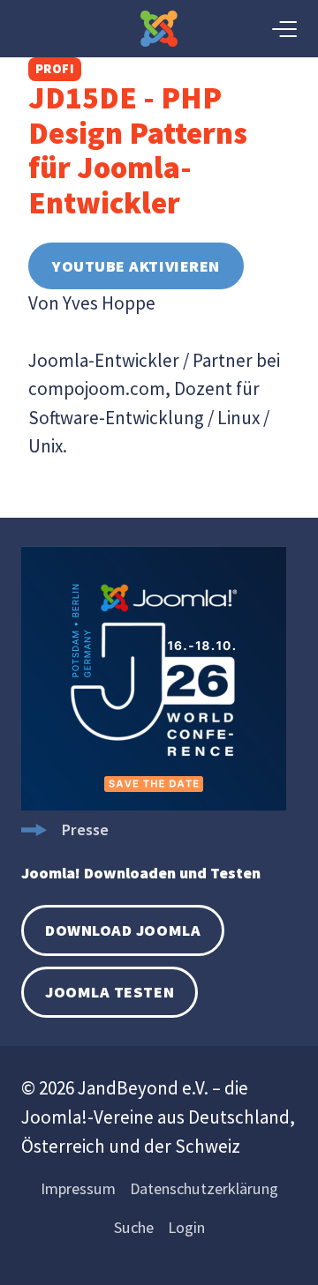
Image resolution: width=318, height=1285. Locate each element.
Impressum (78, 1188)
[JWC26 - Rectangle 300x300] (153, 805)
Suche (134, 1227)
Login (186, 1227)
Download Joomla (123, 930)
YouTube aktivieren (136, 266)
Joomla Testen (109, 992)
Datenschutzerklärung (204, 1188)
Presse (85, 829)
